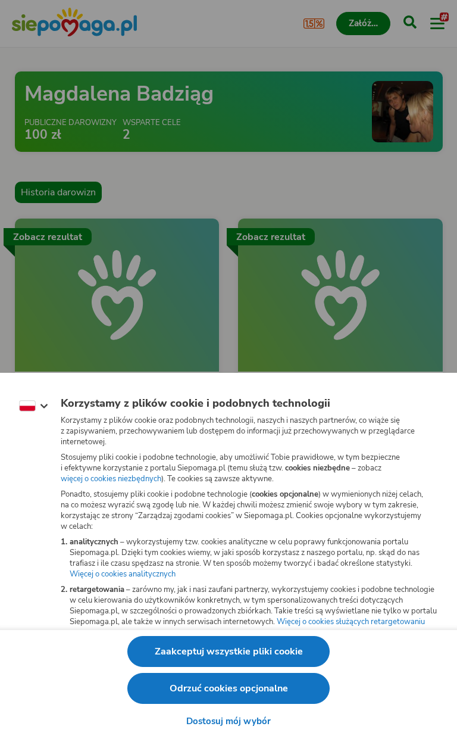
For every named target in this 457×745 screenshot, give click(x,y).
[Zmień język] (33, 406)
